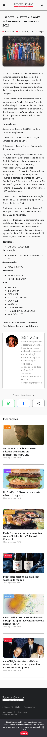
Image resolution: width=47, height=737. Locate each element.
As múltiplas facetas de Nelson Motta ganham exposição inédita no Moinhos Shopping (22, 664)
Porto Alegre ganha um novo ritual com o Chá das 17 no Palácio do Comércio (23, 536)
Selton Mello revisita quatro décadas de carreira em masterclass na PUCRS (19, 451)
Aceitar (24, 733)
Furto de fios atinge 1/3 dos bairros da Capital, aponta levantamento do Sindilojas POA (23, 620)
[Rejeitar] (43, 728)
